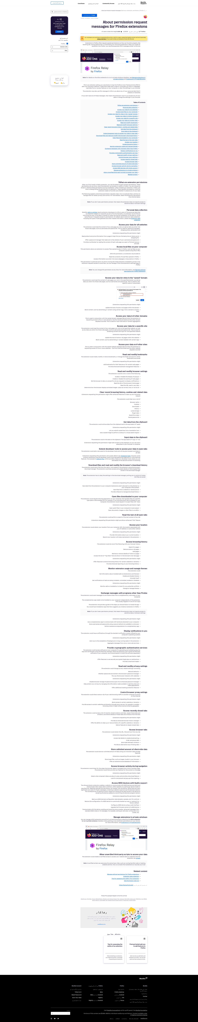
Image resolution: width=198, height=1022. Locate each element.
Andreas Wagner (113, 899)
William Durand (111, 900)
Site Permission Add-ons (131, 881)
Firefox (142, 10)
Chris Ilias (89, 899)
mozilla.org (144, 1018)
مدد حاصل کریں (76, 1000)
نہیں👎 (56, 83)
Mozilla (143, 978)
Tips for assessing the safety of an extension (125, 878)
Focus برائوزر (119, 1000)
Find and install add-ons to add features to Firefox (137, 946)
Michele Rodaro (99, 899)
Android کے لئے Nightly (96, 1000)
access (138, 858)
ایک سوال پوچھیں (93, 3)
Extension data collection (135, 219)
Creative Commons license (139, 1015)
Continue (59, 31)
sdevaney (122, 899)
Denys (93, 900)
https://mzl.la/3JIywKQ (126, 885)
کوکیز (117, 1018)
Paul (118, 899)
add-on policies (92, 212)
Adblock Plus (100, 459)
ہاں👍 (63, 83)
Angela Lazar (132, 899)
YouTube (54, 1018)
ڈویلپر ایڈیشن (98, 989)
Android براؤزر (119, 995)
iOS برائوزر (120, 997)
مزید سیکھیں (101, 924)
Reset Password (76, 995)
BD (106, 900)
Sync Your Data (76, 997)
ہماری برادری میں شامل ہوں (138, 999)
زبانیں (68, 1010)
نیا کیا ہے (87, 18)
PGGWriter (138, 899)
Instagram (51, 1018)
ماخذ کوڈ (144, 993)
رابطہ (111, 1018)
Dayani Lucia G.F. (119, 900)
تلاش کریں (52, 12)
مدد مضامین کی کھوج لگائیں (127, 3)
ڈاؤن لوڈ (121, 989)
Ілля (142, 899)
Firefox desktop (119, 992)
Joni (108, 899)
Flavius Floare (132, 900)
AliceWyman (83, 899)
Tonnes (93, 899)
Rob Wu (97, 900)
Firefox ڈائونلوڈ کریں (89, 15)
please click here (101, 39)
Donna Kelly (126, 900)
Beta (101, 992)
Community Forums (108, 3)
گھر (146, 10)
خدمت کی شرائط (133, 1018)
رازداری (83, 18)
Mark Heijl (127, 899)
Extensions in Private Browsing (135, 79)
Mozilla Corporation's (113, 1010)
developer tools (126, 456)
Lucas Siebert (102, 900)
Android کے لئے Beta (96, 995)
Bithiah (145, 899)
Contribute (81, 3)
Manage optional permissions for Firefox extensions (134, 270)
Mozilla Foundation (141, 1010)
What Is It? (78, 992)
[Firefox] (145, 17)
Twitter (145, 996)
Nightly (100, 997)
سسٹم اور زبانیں (94, 18)
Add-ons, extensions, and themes (130, 10)
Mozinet (105, 899)
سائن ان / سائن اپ (57, 3)
